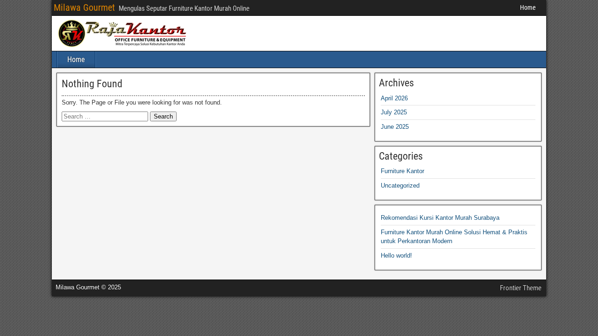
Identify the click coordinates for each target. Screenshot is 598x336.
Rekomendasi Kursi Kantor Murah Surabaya (440, 217)
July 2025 (394, 112)
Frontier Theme (520, 288)
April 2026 (394, 98)
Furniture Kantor (402, 171)
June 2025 (395, 126)
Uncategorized (400, 185)
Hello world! (396, 255)
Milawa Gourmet (84, 7)
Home (528, 7)
